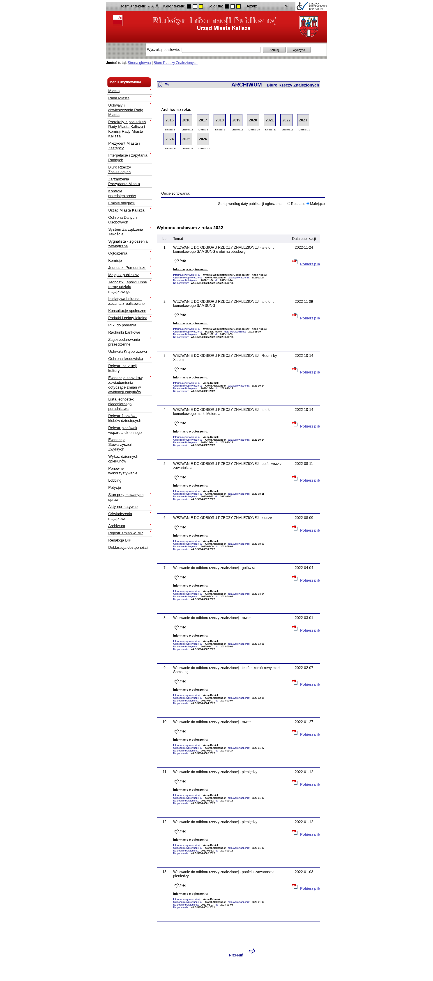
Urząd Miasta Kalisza (126, 210)
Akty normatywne (123, 506)
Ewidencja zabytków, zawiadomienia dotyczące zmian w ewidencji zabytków (125, 385)
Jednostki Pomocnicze (127, 267)
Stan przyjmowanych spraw (125, 497)
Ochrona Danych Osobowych (122, 219)
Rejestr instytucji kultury (122, 368)
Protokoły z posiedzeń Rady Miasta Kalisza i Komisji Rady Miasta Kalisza (127, 129)
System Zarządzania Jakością (125, 231)
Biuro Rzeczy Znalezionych (176, 63)
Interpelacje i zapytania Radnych (127, 157)
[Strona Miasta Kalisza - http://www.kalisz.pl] (307, 26)
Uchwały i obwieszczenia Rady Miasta (125, 110)
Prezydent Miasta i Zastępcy (124, 145)
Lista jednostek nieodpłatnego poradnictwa (121, 404)
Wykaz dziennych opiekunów (123, 458)
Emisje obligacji (121, 203)
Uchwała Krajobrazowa (127, 351)
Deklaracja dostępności (128, 547)
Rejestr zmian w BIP (125, 533)
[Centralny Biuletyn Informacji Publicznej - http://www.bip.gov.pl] (118, 20)
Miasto (114, 91)
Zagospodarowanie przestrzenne (124, 341)
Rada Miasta (118, 98)
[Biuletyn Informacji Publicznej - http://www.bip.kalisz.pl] (214, 23)
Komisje (115, 260)
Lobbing (114, 480)
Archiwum (116, 526)
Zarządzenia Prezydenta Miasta (124, 181)
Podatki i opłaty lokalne (127, 318)
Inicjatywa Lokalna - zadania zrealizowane (126, 301)
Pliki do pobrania (122, 325)
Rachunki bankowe (124, 332)
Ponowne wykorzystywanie (122, 470)
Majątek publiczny (123, 275)
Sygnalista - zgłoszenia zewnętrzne (127, 243)
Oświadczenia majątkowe (120, 516)
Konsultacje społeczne (127, 310)
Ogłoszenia (117, 253)
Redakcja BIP (119, 540)
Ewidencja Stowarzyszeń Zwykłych (120, 444)
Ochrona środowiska (125, 358)
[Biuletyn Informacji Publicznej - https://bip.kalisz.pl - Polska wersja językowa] (286, 6)
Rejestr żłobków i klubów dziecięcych (124, 418)
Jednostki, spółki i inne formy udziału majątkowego (127, 287)
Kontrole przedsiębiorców (122, 193)
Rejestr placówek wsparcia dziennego (125, 430)
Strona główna (139, 63)
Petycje (114, 487)
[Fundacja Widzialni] (311, 6)
